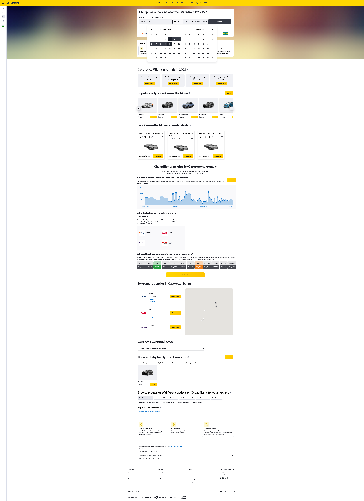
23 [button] (165, 53)
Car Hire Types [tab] (216, 397)
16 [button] (165, 48)
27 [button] (152, 57)
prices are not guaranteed (175, 446)
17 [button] (170, 48)
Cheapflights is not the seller (148, 452)
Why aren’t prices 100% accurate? (150, 458)
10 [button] (170, 44)
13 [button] (151, 48)
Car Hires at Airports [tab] (145, 397)
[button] (3, 3)
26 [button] (179, 53)
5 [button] (178, 39)
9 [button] (165, 44)
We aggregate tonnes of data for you (150, 455)
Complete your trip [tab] (183, 402)
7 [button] (156, 44)
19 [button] (179, 48)
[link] (149, 83)
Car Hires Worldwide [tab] (187, 397)
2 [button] (165, 39)
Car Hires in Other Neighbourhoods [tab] (166, 397)
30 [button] (165, 57)
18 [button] (174, 48)
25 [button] (174, 53)
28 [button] (156, 57)
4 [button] (174, 39)
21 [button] (156, 53)
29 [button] (161, 57)
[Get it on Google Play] (224, 473)
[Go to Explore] (3, 21)
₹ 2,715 (200, 12)
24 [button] (170, 53)
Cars (138, 61)
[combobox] (144, 17)
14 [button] (156, 48)
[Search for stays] (3, 13)
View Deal (153, 117)
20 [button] (152, 53)
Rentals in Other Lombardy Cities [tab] (149, 402)
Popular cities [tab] (197, 402)
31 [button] (212, 57)
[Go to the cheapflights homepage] (14, 3)
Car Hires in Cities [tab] (168, 402)
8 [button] (160, 44)
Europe (143, 61)
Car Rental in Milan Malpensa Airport (149, 411)
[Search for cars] (3, 17)
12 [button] (179, 44)
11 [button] (174, 44)
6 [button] (151, 44)
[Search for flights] (3, 9)
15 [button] (161, 48)
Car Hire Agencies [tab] (202, 397)
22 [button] (161, 53)
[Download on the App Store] (224, 478)
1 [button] (160, 39)
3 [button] (169, 39)
